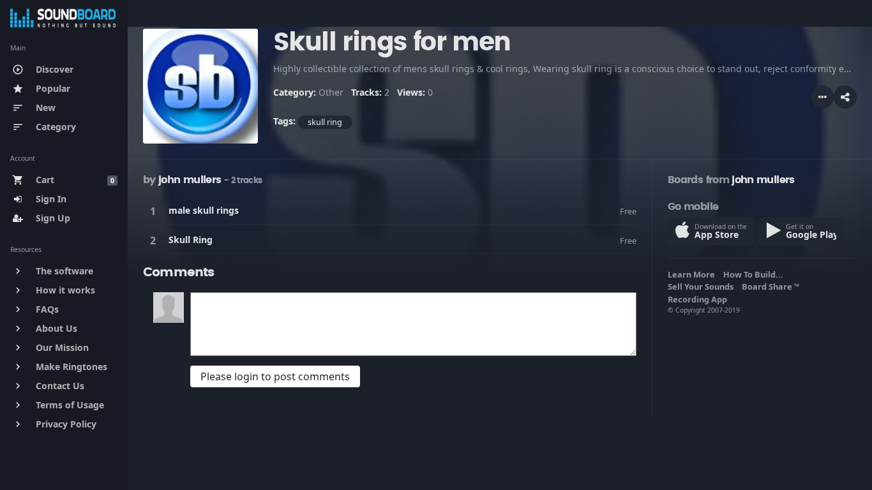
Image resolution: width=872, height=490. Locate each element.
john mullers (189, 180)
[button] (845, 96)
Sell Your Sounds (702, 286)
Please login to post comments (275, 376)
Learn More (693, 274)
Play (155, 211)
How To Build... (755, 274)
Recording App (699, 299)
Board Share (770, 286)
